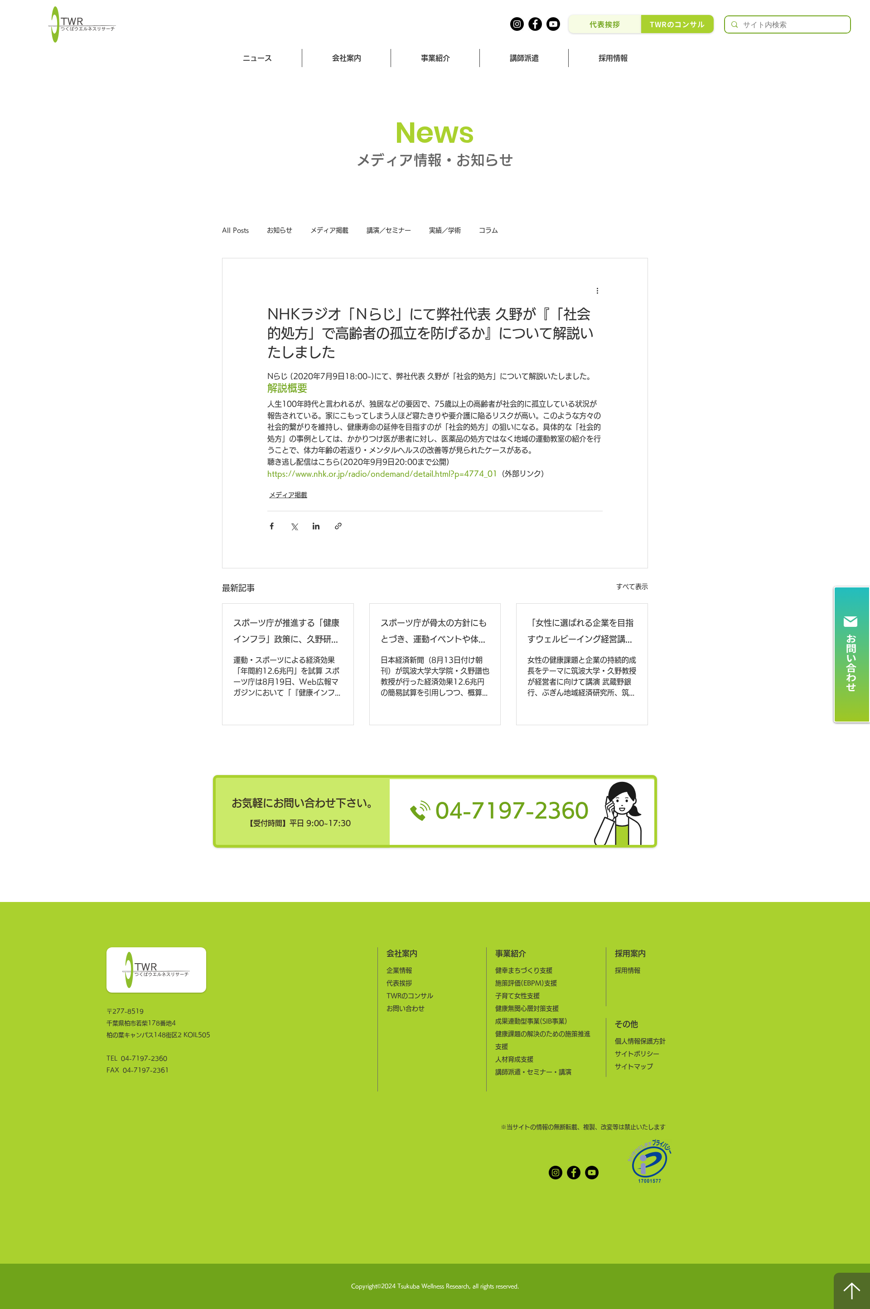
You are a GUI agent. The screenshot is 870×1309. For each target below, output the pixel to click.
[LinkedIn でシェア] (316, 526)
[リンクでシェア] (338, 526)
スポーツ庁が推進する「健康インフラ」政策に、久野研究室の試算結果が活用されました (286, 633)
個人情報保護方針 (640, 1041)
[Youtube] (553, 24)
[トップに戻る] (852, 1291)
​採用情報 (627, 970)
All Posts (235, 230)
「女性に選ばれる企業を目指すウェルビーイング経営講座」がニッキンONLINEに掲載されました (580, 633)
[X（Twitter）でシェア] (294, 526)
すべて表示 (632, 586)
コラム (488, 230)
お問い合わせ (406, 1008)
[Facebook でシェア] (271, 526)
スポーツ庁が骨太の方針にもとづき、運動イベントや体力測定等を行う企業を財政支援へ (434, 633)
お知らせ (279, 230)
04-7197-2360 (144, 1059)
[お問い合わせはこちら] (852, 654)
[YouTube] (592, 1172)
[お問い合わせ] (435, 811)
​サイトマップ (634, 1066)
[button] (346, 58)
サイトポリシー (637, 1054)
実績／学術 (445, 230)
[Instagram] (517, 24)
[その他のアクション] (597, 291)
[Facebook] (535, 24)
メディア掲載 (329, 230)
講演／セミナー (389, 230)
